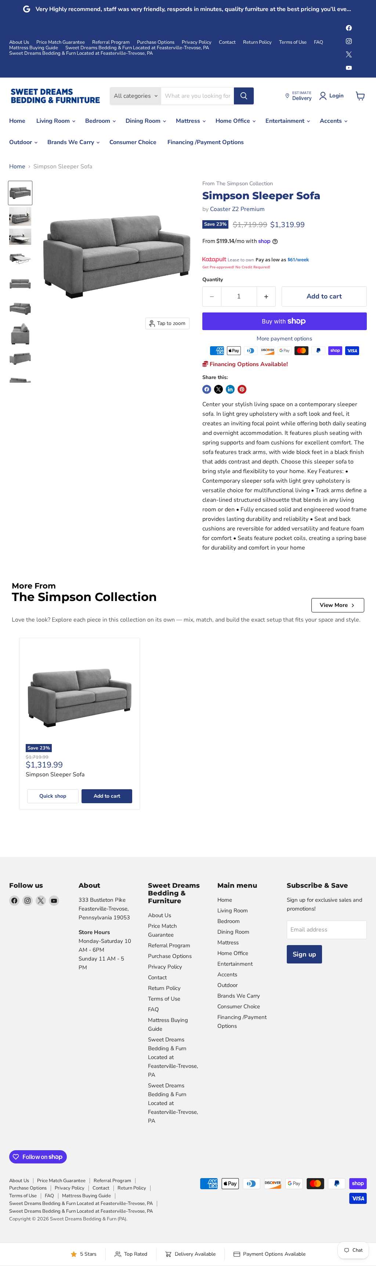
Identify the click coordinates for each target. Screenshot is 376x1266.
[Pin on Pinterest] (242, 389)
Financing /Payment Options (205, 142)
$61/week (298, 259)
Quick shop (52, 796)
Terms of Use (293, 42)
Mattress (189, 121)
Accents (331, 121)
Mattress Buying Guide (33, 48)
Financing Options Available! (248, 364)
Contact (227, 42)
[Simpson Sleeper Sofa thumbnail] (20, 193)
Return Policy (257, 42)
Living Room (53, 121)
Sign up (304, 954)
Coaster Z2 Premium (237, 209)
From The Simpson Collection (237, 183)
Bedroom (98, 121)
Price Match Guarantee (60, 42)
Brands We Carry (71, 142)
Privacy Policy (197, 42)
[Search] (244, 95)
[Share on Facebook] (206, 389)
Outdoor (21, 142)
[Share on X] (218, 389)
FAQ (318, 42)
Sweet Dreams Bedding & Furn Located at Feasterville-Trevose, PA (137, 48)
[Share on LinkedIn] (230, 389)
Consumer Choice (132, 142)
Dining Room (144, 121)
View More (334, 605)
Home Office (234, 121)
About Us (19, 42)
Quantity (212, 280)
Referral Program (111, 42)
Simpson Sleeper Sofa (55, 774)
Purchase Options (155, 42)
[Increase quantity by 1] (266, 296)
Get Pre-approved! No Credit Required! (236, 266)
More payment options (284, 339)
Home (17, 121)
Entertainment (285, 121)
